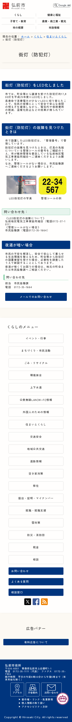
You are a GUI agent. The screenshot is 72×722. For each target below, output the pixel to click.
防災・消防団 (36, 535)
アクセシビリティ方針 (35, 706)
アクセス (17, 692)
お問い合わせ (20, 571)
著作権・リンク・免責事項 (37, 699)
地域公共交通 (36, 449)
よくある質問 (20, 581)
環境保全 (36, 375)
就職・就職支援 (36, 510)
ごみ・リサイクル (36, 363)
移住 (36, 486)
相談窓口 (17, 592)
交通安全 (36, 437)
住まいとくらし (56, 36)
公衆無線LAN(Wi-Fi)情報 (36, 400)
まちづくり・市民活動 (36, 350)
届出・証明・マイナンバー (36, 498)
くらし (38, 36)
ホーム (25, 36)
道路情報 (36, 461)
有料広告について (36, 642)
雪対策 (36, 522)
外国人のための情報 (36, 412)
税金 (36, 547)
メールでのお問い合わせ (36, 297)
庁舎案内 (32, 692)
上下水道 (36, 387)
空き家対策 (36, 473)
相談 (36, 559)
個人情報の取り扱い (33, 703)
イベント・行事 (36, 338)
